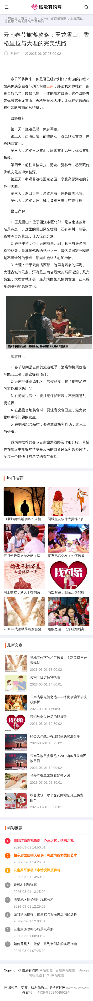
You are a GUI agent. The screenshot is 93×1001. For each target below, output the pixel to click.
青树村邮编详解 (25, 885)
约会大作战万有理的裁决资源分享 (55, 736)
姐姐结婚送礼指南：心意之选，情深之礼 (44, 840)
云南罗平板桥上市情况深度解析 (37, 870)
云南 (34, 18)
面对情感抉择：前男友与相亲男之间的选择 (45, 914)
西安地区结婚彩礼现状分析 (34, 899)
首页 (24, 18)
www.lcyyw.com (77, 987)
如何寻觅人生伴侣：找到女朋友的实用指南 (45, 944)
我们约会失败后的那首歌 (48, 717)
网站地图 (46, 970)
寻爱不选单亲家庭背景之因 (50, 775)
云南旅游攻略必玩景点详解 (34, 929)
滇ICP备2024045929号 (53, 992)
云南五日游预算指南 (45, 677)
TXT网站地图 (55, 975)
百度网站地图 (66, 970)
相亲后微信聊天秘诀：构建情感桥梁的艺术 (45, 855)
